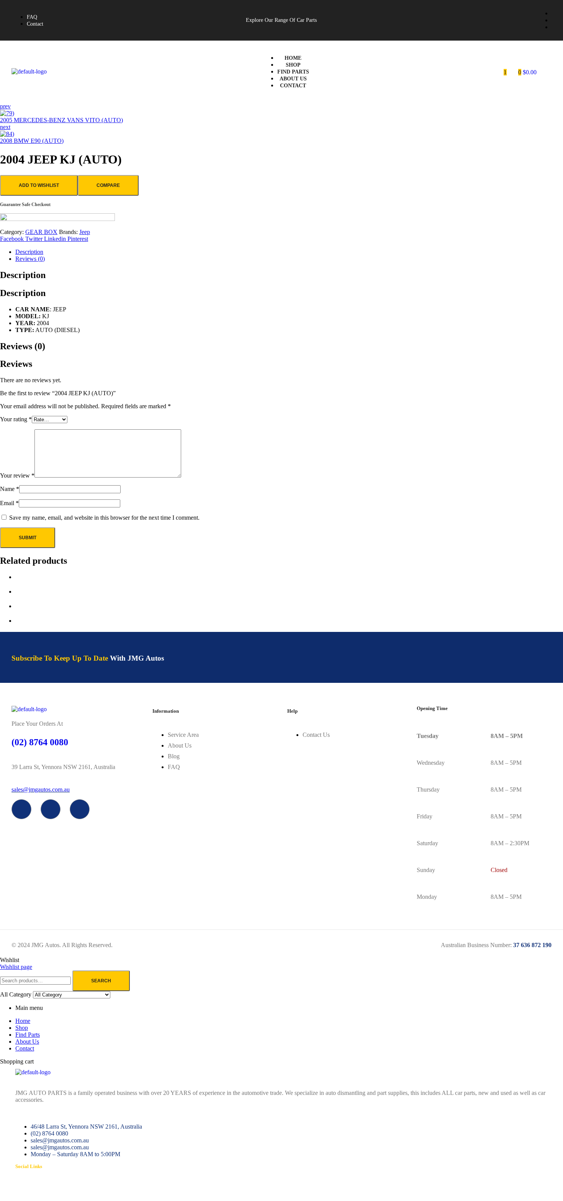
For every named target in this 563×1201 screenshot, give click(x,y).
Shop (21, 1027)
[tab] (289, 252)
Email (9, 503)
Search (101, 980)
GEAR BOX (41, 232)
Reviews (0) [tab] (22, 346)
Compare (108, 185)
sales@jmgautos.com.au (40, 789)
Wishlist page (16, 967)
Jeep (84, 232)
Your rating (16, 419)
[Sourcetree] (51, 809)
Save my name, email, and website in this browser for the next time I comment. (104, 517)
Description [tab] (23, 275)
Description (29, 252)
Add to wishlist (39, 185)
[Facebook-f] (21, 809)
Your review (17, 475)
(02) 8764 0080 (39, 742)
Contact (24, 1048)
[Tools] (80, 809)
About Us (27, 1041)
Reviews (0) (30, 258)
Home (22, 1021)
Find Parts (27, 1034)
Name (9, 489)
